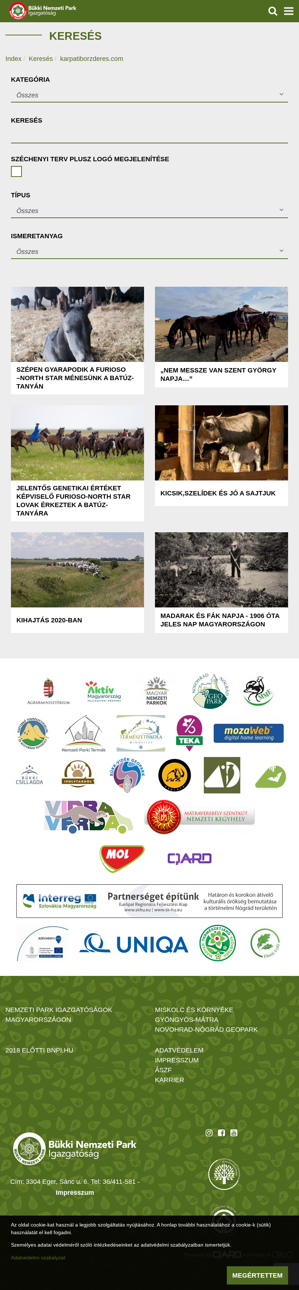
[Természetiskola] (141, 733)
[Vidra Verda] (88, 817)
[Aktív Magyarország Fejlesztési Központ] (103, 691)
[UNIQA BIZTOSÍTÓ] (134, 943)
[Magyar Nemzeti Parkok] (156, 691)
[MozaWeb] (249, 733)
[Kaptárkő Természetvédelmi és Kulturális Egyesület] (33, 733)
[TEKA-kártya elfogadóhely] (189, 733)
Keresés (41, 58)
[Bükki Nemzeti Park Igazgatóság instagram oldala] (209, 1133)
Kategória (30, 79)
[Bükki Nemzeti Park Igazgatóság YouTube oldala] (233, 1133)
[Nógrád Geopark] (211, 691)
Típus (20, 195)
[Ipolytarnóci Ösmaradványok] (78, 775)
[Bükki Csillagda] (29, 775)
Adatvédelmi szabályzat (38, 1257)
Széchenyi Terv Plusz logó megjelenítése (90, 159)
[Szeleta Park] (174, 775)
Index (13, 58)
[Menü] (289, 11)
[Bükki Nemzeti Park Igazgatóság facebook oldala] (221, 1133)
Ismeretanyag (37, 236)
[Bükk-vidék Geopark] (127, 775)
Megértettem (257, 1275)
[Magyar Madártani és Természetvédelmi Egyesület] (258, 691)
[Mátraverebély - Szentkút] (199, 817)
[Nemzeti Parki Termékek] (84, 733)
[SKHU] (149, 901)
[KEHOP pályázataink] (42, 943)
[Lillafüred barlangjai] (269, 775)
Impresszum (75, 1192)
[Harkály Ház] (222, 775)
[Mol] (122, 859)
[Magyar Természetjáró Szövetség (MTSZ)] (217, 943)
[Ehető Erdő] (265, 943)
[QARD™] (189, 859)
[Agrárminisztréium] (48, 691)
